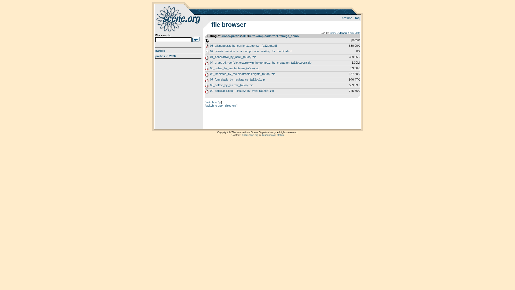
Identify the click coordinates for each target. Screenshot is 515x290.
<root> (225, 36)
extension (343, 33)
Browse (347, 18)
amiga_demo (290, 36)
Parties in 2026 (165, 56)
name (333, 33)
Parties (160, 50)
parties (236, 36)
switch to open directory (221, 105)
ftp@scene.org (250, 135)
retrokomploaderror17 (264, 36)
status (280, 135)
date (357, 33)
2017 (245, 36)
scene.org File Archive (179, 19)
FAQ (357, 18)
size (352, 33)
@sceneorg (268, 135)
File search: (163, 35)
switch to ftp (213, 102)
